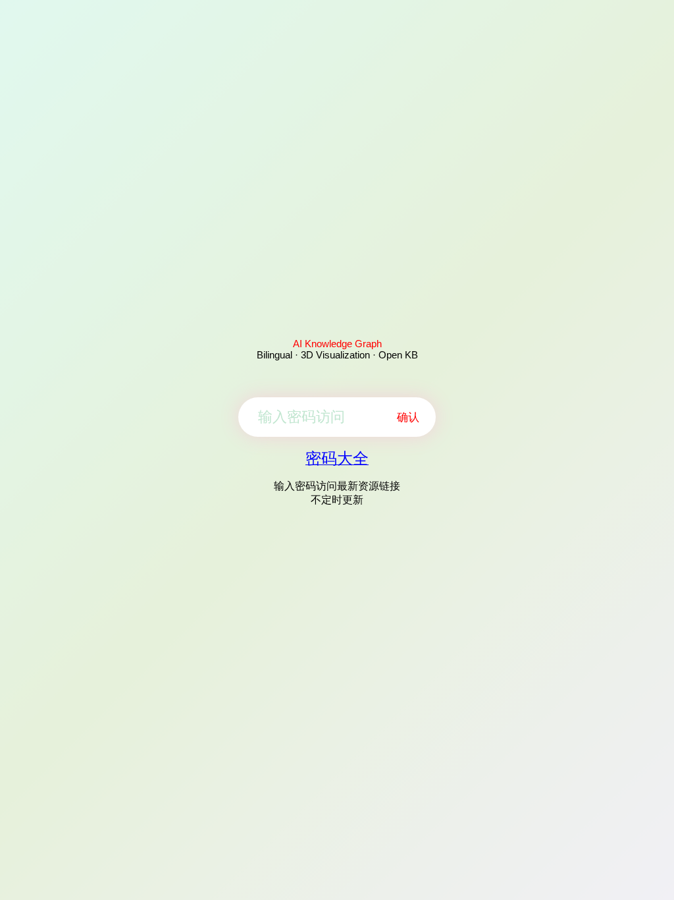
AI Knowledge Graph (337, 343)
